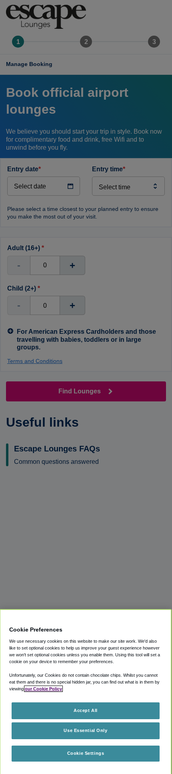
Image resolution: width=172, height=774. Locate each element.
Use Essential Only (85, 730)
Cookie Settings (85, 753)
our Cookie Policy (43, 688)
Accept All (86, 710)
